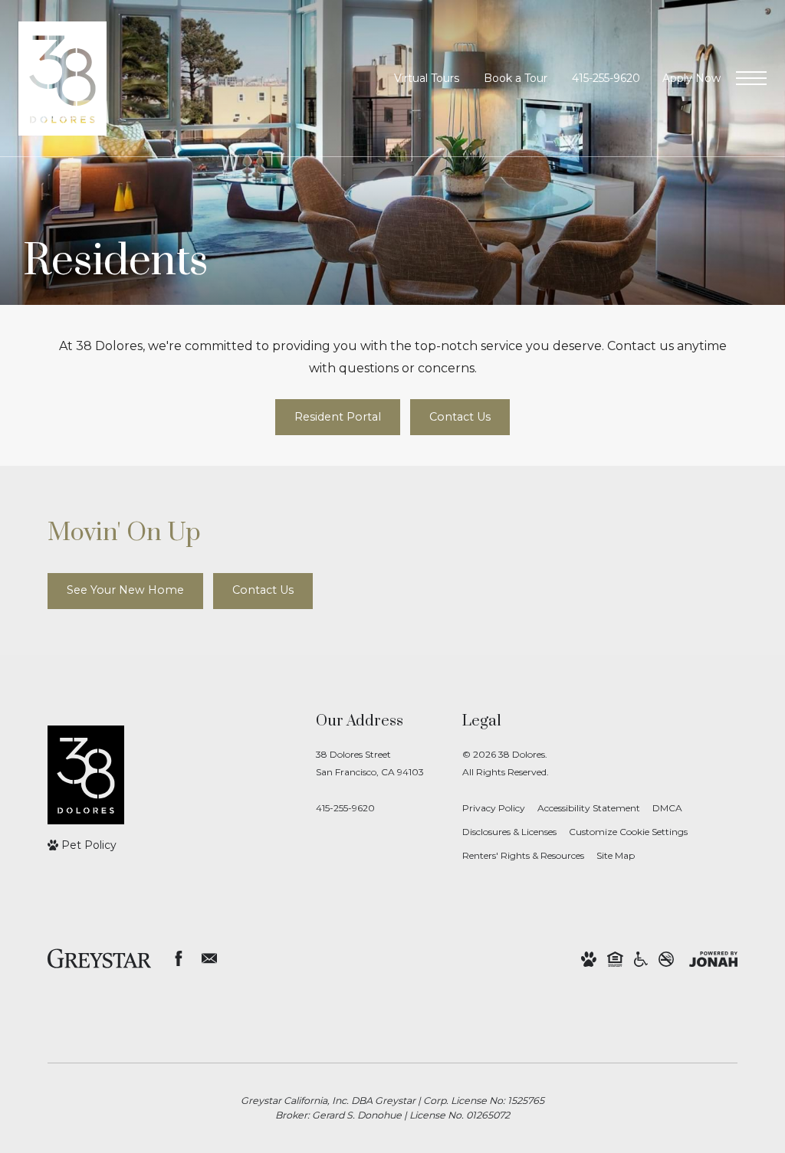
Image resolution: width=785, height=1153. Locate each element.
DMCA (667, 808)
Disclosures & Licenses (509, 831)
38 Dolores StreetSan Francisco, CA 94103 (370, 763)
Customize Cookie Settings (628, 831)
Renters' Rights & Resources (523, 855)
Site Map (615, 855)
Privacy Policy (493, 808)
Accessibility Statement (588, 808)
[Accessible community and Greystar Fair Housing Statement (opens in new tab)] (641, 958)
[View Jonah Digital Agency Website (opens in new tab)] (713, 958)
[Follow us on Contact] (209, 958)
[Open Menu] (751, 78)
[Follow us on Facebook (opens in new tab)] (178, 958)
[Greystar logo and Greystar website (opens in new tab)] (99, 958)
